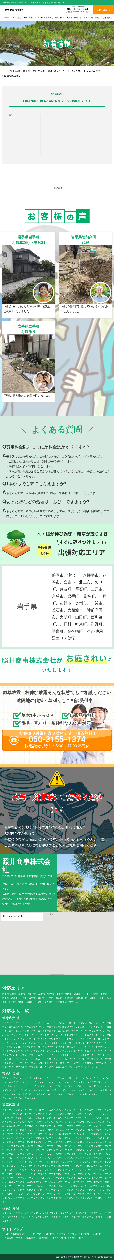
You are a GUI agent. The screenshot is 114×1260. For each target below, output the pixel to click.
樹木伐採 (32, 17)
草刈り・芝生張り (45, 17)
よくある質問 (106, 17)
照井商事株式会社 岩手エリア (81, 1257)
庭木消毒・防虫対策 (63, 17)
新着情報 (43, 1237)
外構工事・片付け (82, 17)
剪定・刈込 (22, 17)
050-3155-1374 (77, 9)
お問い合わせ (76, 1237)
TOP (6, 1233)
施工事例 (95, 17)
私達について (10, 17)
